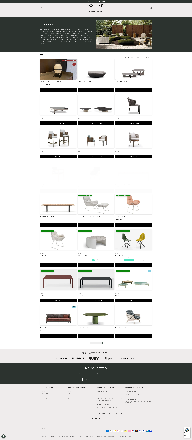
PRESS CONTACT (44, 398)
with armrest (139, 259)
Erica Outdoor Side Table (122, 292)
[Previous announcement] (40, 1)
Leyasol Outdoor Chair (121, 216)
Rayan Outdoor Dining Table (85, 327)
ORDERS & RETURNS (73, 396)
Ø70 (94, 259)
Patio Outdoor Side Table (46, 117)
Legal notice (118, 436)
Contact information (109, 436)
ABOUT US (42, 391)
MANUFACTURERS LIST (45, 396)
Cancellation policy (127, 436)
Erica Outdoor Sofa (45, 327)
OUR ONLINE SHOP (44, 393)
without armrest (129, 259)
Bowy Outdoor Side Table (84, 252)
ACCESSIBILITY (71, 398)
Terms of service (89, 436)
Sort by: (127, 57)
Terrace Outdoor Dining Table (123, 184)
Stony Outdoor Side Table (84, 81)
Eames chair (118, 252)
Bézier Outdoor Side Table (85, 117)
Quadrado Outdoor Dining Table (48, 216)
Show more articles (96, 342)
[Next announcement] (151, 1)
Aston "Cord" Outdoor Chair (122, 117)
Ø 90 (98, 259)
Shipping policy (98, 436)
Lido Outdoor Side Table (121, 81)
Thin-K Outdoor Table (45, 292)
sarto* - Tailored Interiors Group (50, 436)
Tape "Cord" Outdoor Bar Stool (48, 150)
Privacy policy (80, 436)
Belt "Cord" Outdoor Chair (84, 184)
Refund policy (72, 436)
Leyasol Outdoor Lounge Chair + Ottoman (89, 216)
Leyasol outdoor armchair (46, 252)
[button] (41, 8)
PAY (69, 393)
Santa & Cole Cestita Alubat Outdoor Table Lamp (53, 81)
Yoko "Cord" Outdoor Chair (47, 184)
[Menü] (189, 428)
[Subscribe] (107, 379)
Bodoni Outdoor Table (83, 292)
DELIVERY (70, 391)
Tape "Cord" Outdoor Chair (85, 150)
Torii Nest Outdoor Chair (121, 150)
